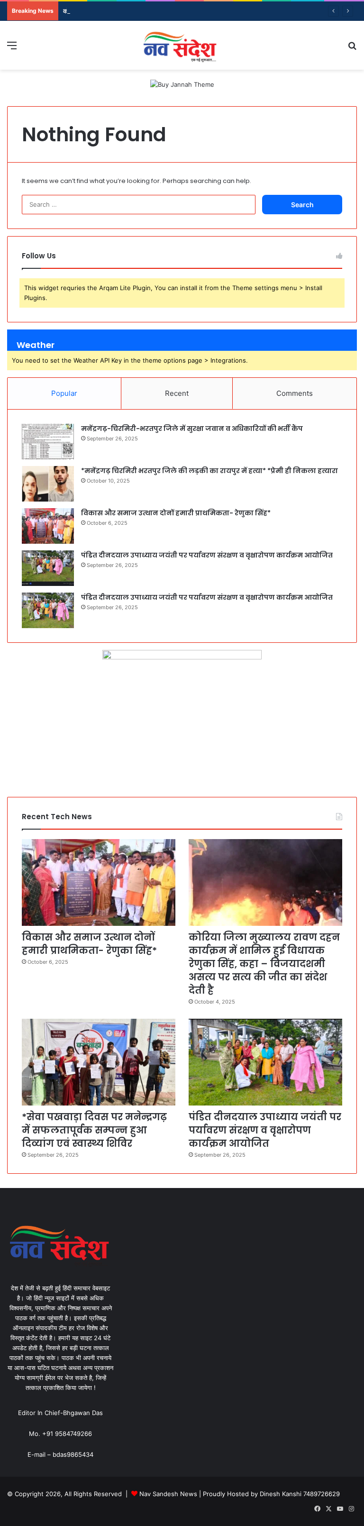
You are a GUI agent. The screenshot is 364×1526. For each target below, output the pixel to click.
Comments (294, 393)
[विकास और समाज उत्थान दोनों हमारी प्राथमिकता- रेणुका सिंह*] (48, 526)
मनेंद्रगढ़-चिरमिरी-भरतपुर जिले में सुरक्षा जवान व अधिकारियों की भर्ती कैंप (192, 428)
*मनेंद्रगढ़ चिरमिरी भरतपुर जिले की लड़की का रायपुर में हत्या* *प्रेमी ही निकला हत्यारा (209, 470)
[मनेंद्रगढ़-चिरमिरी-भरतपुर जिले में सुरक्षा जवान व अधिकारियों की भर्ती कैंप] (48, 441)
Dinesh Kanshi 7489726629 (300, 1494)
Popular (64, 393)
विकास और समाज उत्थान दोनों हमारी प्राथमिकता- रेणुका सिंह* (176, 513)
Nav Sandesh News (169, 1494)
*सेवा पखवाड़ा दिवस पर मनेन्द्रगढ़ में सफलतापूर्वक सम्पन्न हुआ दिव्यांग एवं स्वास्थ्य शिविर (94, 1130)
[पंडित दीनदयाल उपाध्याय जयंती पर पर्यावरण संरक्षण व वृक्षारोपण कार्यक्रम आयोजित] (48, 568)
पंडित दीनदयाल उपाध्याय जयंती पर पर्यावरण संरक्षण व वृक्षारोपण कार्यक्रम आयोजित (207, 555)
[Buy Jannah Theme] (182, 84)
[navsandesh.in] (182, 45)
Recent (177, 393)
